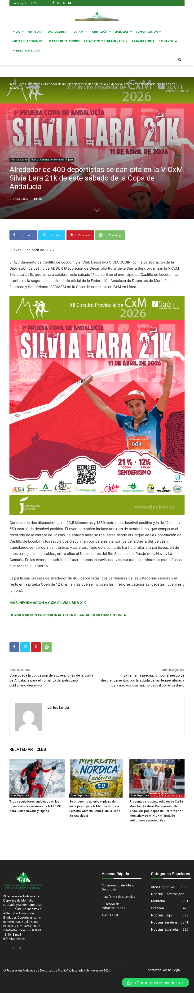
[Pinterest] (36, 647)
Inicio (13, 84)
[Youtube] (69, 3)
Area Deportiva (30, 84)
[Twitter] (64, 3)
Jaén (70, 159)
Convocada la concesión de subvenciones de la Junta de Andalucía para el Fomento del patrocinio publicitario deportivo (51, 680)
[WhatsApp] (47, 647)
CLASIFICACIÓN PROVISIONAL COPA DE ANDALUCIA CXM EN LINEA (67, 615)
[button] (180, 60)
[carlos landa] (28, 717)
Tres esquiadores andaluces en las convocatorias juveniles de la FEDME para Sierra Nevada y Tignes (35, 806)
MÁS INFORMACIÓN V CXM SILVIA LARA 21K (47, 602)
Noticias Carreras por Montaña (47, 159)
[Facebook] (53, 3)
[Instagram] (59, 3)
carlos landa (58, 707)
